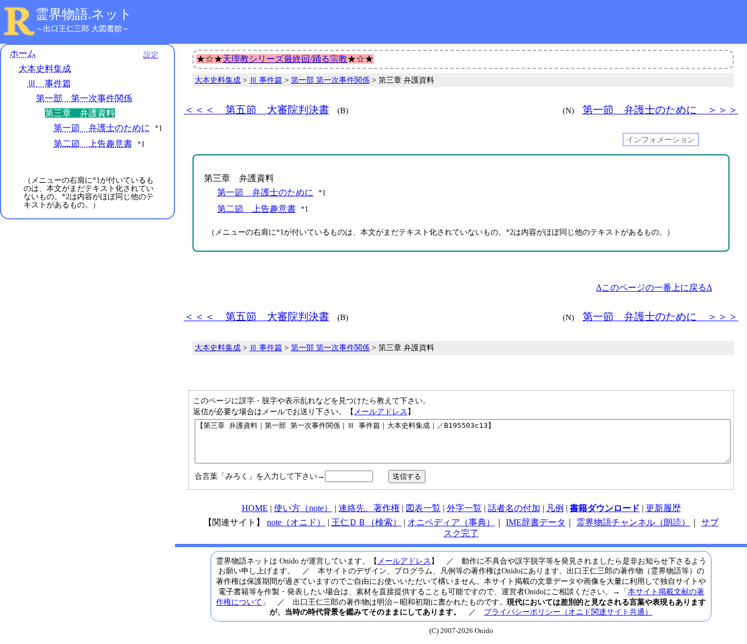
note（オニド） (296, 522)
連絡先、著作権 (369, 508)
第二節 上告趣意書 (93, 143)
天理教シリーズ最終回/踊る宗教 (285, 58)
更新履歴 (663, 508)
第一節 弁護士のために (102, 127)
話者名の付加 (514, 508)
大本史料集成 (45, 68)
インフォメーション (660, 139)
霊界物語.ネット (84, 14)
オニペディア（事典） (451, 522)
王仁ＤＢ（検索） (366, 522)
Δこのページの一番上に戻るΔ (654, 287)
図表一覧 (423, 508)
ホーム (23, 53)
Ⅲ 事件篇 (49, 83)
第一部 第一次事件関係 (84, 98)
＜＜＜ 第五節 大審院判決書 (256, 109)
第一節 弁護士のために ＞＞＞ (660, 109)
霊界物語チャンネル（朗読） (633, 522)
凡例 (555, 508)
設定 (151, 54)
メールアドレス (380, 411)
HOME (255, 508)
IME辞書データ (535, 522)
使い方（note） (303, 508)
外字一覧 (464, 508)
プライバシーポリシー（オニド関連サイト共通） (568, 611)
